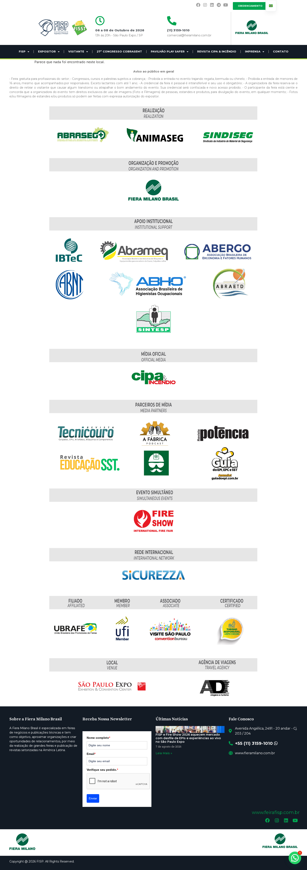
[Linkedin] (212, 5)
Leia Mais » (164, 753)
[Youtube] (226, 5)
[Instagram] (205, 5)
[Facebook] (198, 5)
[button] (295, 858)
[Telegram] (219, 5)
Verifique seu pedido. (102, 769)
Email (91, 753)
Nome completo (98, 737)
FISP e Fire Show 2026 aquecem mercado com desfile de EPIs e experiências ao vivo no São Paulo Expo (188, 738)
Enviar (93, 798)
